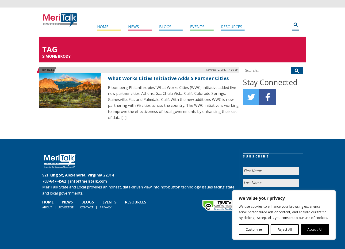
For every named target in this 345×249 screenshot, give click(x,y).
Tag (49, 49)
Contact (86, 207)
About (47, 207)
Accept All (314, 229)
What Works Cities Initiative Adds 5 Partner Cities (168, 78)
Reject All (285, 229)
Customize (254, 229)
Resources (231, 26)
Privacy (105, 207)
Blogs (165, 26)
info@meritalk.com (88, 181)
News (133, 26)
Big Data (48, 70)
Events (197, 26)
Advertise (66, 207)
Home (102, 26)
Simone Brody (56, 56)
